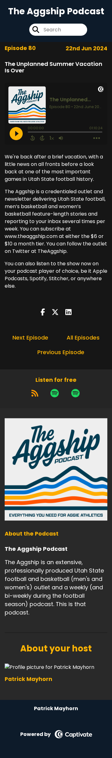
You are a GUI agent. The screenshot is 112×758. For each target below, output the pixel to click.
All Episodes (83, 337)
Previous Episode (60, 352)
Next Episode (30, 337)
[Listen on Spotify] (54, 393)
